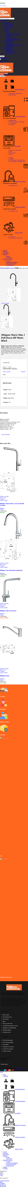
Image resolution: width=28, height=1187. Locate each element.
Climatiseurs (9, 27)
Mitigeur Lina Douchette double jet (11, 570)
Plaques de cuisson (15, 150)
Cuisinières (9, 42)
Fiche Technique (5, 434)
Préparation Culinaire (11, 52)
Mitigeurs (8, 36)
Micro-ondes (9, 35)
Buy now (14, 368)
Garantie (8, 261)
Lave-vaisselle (12, 123)
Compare (5, 1168)
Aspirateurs (13, 185)
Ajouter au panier (7, 368)
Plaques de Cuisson (11, 38)
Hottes (7, 32)
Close (1, 1072)
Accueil (2, 268)
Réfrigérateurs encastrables (12, 39)
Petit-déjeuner (9, 50)
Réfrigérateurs (9, 46)
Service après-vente (11, 263)
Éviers (7, 29)
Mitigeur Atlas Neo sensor (8, 611)
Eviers (10, 157)
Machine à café (10, 49)
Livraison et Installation (12, 262)
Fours (7, 31)
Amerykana (9, 257)
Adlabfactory (19, 1068)
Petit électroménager (8, 48)
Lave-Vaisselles (10, 43)
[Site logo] (5, 17)
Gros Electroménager (8, 41)
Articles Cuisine (7, 22)
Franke (8, 256)
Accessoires (9, 24)
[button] (4, 496)
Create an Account (4, 1180)
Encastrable (6, 28)
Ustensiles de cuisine (15, 238)
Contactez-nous (10, 265)
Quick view (3, 497)
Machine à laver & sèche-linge (13, 45)
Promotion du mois (7, 53)
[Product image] (11, 495)
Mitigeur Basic (4, 676)
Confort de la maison (8, 25)
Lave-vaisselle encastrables (12, 34)
